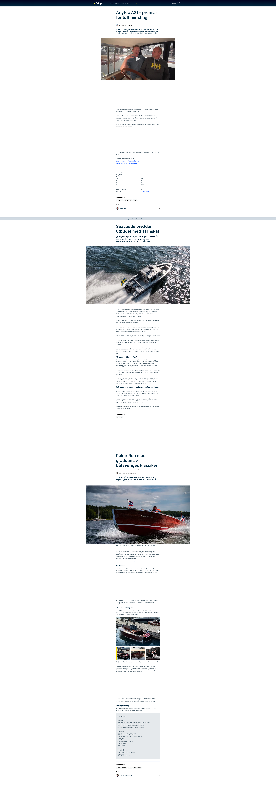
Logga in (174, 3)
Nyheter (135, 3)
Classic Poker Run (121, 767)
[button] (138, 59)
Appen (129, 3)
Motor (135, 200)
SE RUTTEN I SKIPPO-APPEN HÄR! (126, 562)
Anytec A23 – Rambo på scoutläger (126, 160)
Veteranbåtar (137, 767)
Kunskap (123, 3)
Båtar (111, 3)
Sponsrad (119, 417)
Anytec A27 (128, 200)
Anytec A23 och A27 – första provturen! (127, 161)
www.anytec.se (145, 191)
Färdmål (117, 3)
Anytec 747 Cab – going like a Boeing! (126, 163)
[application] (138, 59)
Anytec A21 (119, 200)
